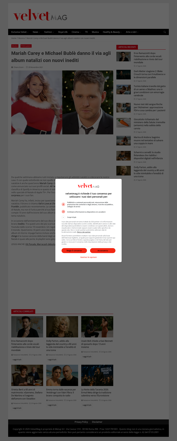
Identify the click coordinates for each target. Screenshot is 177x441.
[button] (88, 217)
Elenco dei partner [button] (84, 232)
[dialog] (88, 220)
